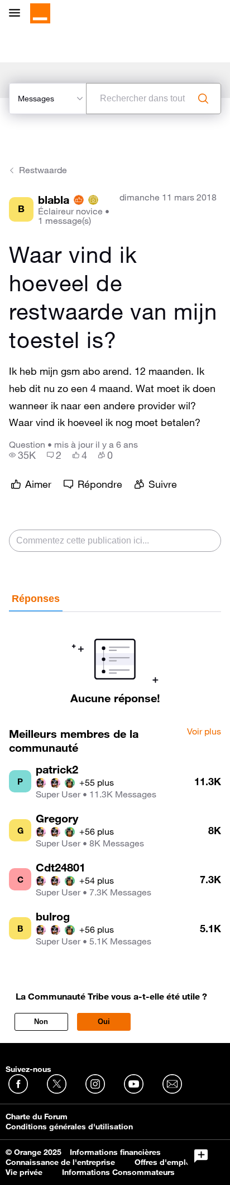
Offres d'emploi (164, 1162)
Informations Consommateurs (118, 1172)
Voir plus (204, 732)
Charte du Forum (37, 1116)
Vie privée (24, 1172)
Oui (104, 1021)
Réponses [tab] (36, 598)
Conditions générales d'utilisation (69, 1127)
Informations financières (115, 1152)
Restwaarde (43, 169)
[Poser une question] (201, 1156)
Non (41, 1021)
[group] (22, 455)
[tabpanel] (115, 658)
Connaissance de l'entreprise (60, 1162)
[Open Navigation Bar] (18, 13)
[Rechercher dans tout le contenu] (203, 98)
